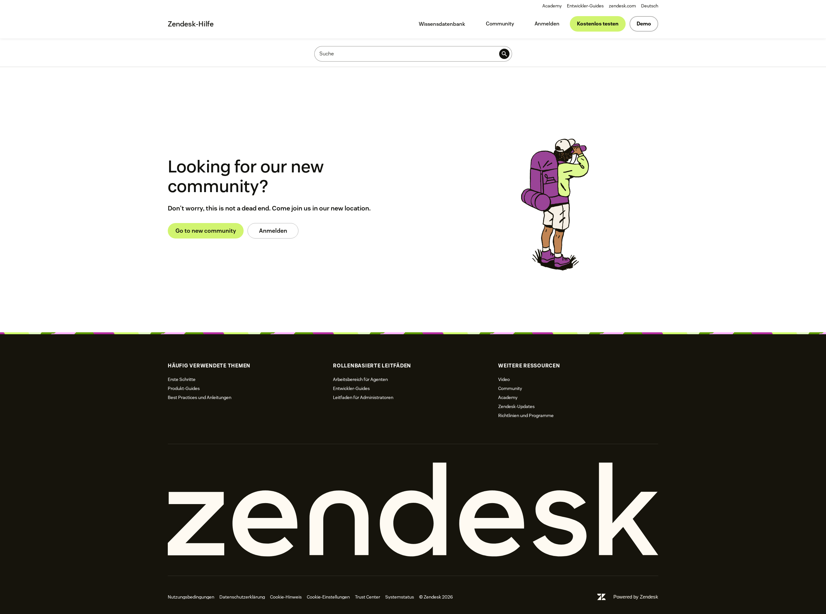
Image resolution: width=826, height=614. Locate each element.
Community (500, 23)
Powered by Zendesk (635, 596)
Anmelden (547, 23)
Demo (644, 23)
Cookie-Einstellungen (328, 597)
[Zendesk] (413, 509)
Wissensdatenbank (442, 24)
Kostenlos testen (598, 23)
